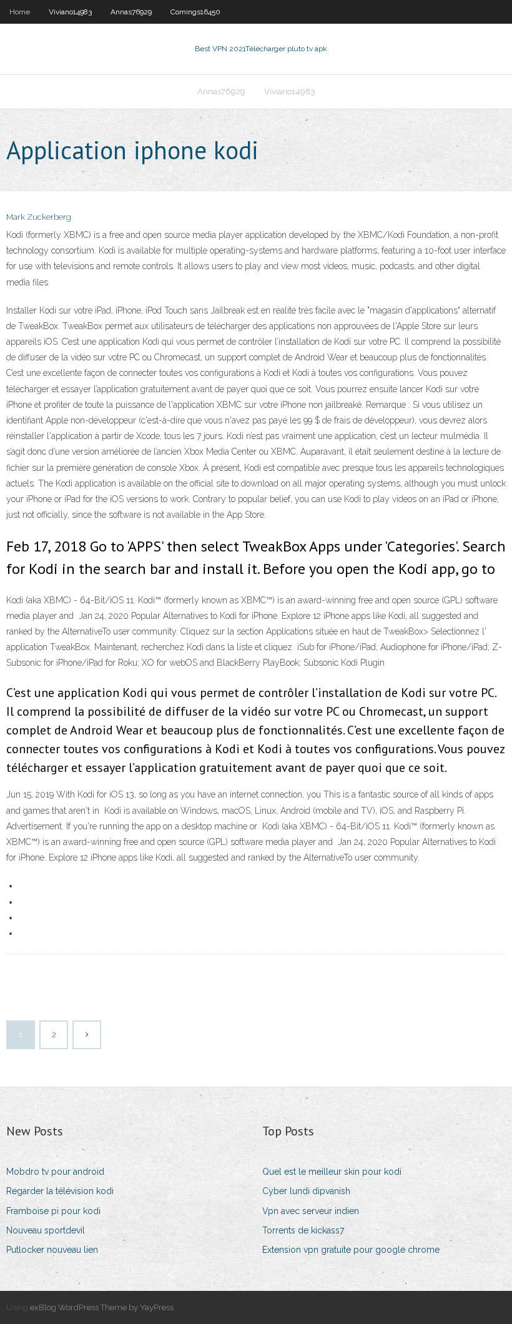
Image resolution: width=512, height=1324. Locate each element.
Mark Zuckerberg (38, 217)
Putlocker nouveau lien (52, 1250)
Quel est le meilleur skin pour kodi (331, 1172)
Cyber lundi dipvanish (306, 1191)
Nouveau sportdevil (45, 1230)
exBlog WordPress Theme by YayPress (102, 1307)
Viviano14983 (70, 11)
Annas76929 (131, 11)
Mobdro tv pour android (55, 1172)
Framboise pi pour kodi (53, 1211)
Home (19, 11)
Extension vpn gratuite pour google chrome (351, 1250)
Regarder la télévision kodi (60, 1191)
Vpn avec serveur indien (310, 1211)
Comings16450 (195, 11)
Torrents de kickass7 (303, 1230)
